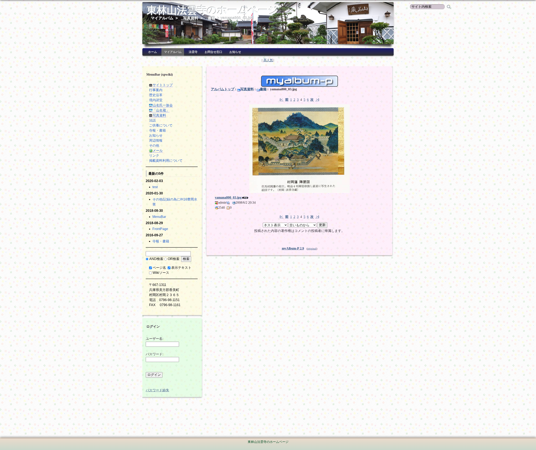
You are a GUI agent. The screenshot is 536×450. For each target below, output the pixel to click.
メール (158, 150)
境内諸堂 (155, 100)
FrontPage (160, 229)
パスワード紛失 (157, 390)
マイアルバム (162, 18)
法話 (152, 120)
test (155, 187)
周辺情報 (155, 140)
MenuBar (159, 217)
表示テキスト (181, 267)
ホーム (152, 51)
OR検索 (173, 259)
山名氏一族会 (163, 105)
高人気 (268, 60)
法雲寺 (193, 51)
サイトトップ (163, 85)
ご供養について (161, 125)
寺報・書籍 (157, 130)
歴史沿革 (155, 95)
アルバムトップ (222, 89)
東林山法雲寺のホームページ (212, 10)
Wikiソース (161, 272)
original (311, 248)
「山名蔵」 (161, 110)
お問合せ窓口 (213, 51)
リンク (154, 155)
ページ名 (159, 267)
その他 (154, 145)
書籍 (211, 18)
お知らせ (235, 51)
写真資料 (190, 18)
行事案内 (155, 90)
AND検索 (156, 259)
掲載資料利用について (166, 160)
